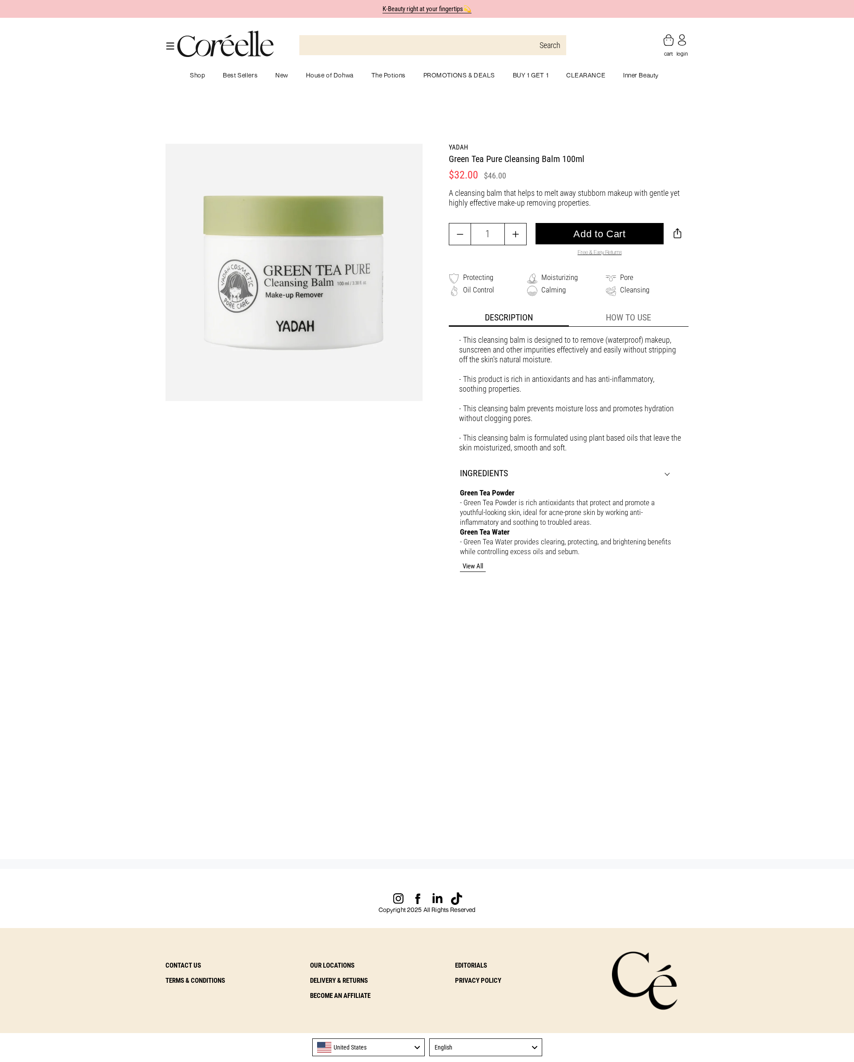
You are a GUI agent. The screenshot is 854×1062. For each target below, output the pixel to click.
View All (473, 566)
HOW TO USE (628, 317)
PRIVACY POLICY (478, 981)
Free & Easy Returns (600, 252)
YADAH (458, 147)
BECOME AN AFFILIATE (340, 996)
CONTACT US (183, 965)
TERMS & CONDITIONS (195, 981)
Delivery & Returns (339, 981)
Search (550, 45)
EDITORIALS (471, 965)
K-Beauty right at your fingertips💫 (427, 9)
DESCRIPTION (509, 317)
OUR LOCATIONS (332, 965)
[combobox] (368, 1047)
